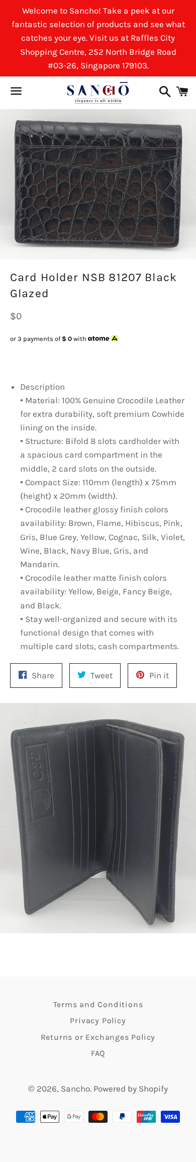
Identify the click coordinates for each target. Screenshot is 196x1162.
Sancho (75, 1089)
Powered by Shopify (130, 1089)
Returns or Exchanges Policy (98, 1037)
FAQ (98, 1053)
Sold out (86, 358)
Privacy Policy (98, 1020)
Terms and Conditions (98, 1004)
